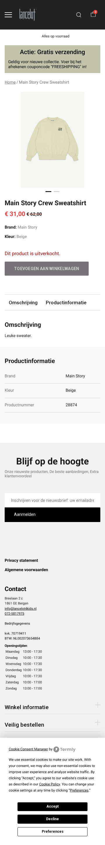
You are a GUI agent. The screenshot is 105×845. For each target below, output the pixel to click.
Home (10, 82)
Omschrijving (23, 302)
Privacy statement (21, 560)
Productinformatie (66, 302)
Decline (52, 819)
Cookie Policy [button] (49, 784)
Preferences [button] (79, 790)
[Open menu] (8, 14)
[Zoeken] (78, 15)
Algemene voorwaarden (26, 570)
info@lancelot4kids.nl (20, 608)
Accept (52, 806)
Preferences (53, 832)
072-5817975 (14, 613)
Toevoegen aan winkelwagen (46, 268)
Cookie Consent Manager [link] (28, 749)
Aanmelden (25, 514)
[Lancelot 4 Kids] (28, 15)
